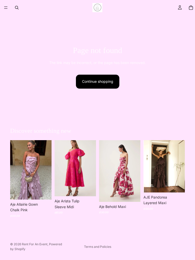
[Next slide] (46, 169)
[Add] (43, 191)
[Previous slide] (15, 169)
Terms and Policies (97, 247)
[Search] (16, 7)
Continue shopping (97, 81)
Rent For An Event (34, 244)
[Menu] (6, 7)
